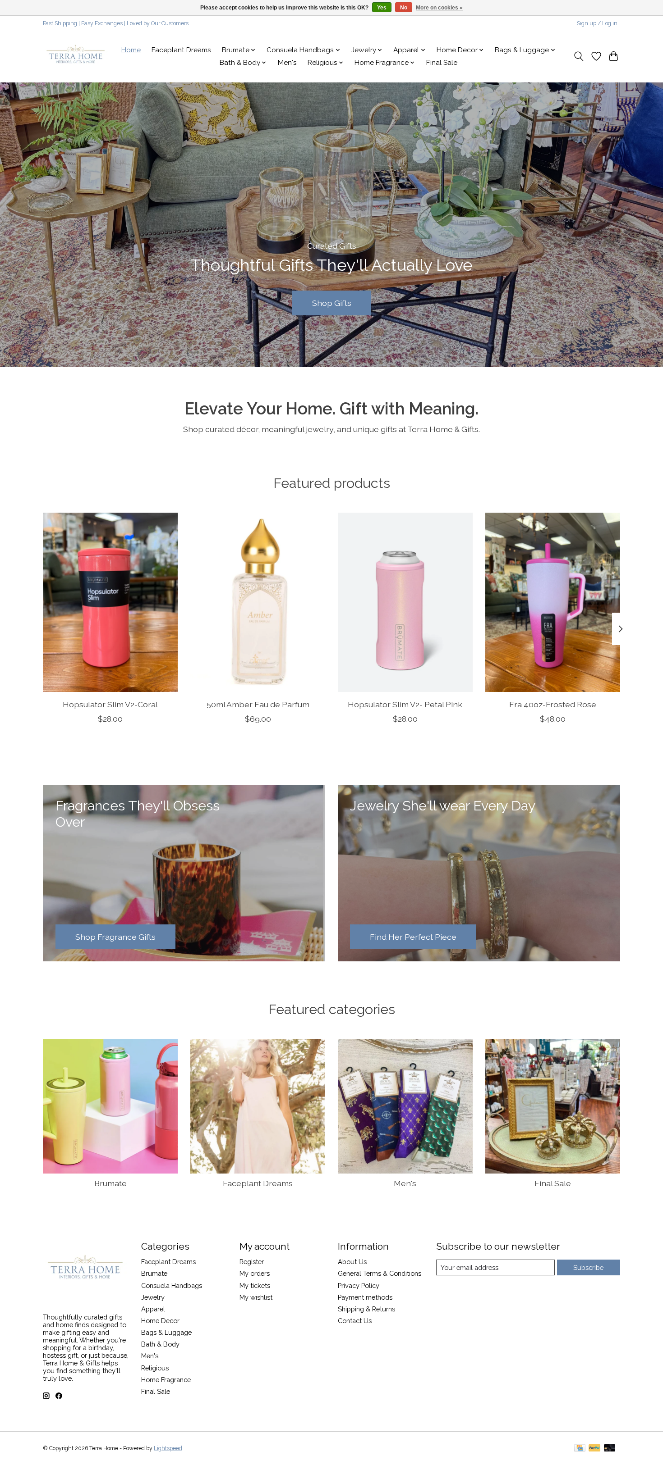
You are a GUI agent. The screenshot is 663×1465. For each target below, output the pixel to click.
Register (251, 1261)
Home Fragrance (166, 1379)
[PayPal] (594, 1448)
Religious (155, 1368)
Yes (382, 8)
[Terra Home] (76, 56)
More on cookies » (439, 8)
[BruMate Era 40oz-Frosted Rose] (552, 602)
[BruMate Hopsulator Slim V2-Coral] (110, 602)
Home (131, 50)
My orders (254, 1273)
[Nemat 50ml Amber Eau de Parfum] (257, 602)
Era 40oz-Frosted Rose (552, 704)
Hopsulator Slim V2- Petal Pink (405, 704)
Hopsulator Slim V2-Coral (110, 704)
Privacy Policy (358, 1285)
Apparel (153, 1309)
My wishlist (255, 1297)
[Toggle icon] (578, 56)
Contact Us (355, 1320)
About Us (352, 1261)
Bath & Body (160, 1344)
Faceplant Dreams (181, 50)
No (403, 8)
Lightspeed (168, 1448)
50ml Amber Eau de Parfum (258, 704)
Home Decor (160, 1320)
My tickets (254, 1285)
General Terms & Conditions (379, 1273)
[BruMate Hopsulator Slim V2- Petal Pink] (405, 602)
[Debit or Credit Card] (610, 1448)
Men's (287, 63)
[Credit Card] (579, 1448)
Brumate (110, 1183)
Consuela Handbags (171, 1285)
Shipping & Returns (366, 1309)
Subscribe (588, 1267)
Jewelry (153, 1297)
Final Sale (441, 63)
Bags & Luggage (166, 1332)
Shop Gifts (331, 302)
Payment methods (365, 1297)
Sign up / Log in (597, 23)
